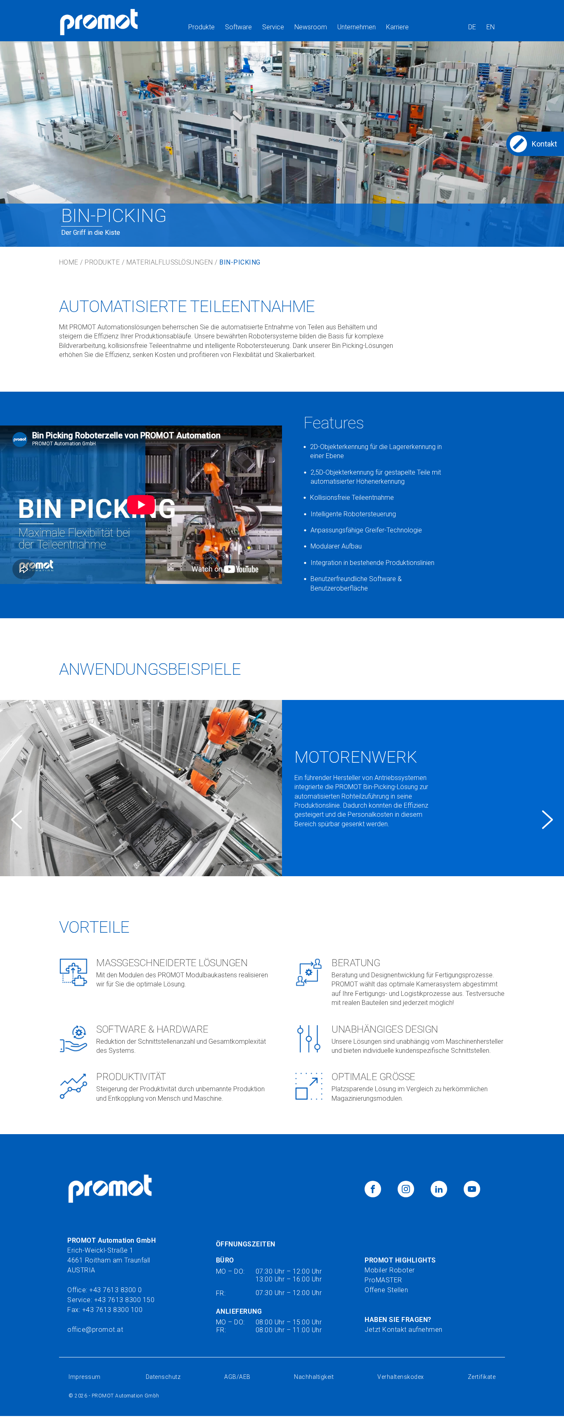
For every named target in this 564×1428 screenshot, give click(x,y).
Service (273, 27)
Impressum (85, 1377)
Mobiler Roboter (390, 1270)
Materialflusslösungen (169, 262)
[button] (16, 819)
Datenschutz (163, 1377)
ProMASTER (383, 1280)
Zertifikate (482, 1377)
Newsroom (310, 27)
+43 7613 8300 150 (124, 1300)
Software (238, 27)
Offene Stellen (386, 1290)
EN (490, 27)
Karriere (397, 27)
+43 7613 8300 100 (112, 1310)
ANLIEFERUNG (239, 1311)
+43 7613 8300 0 (115, 1290)
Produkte (201, 27)
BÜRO (225, 1260)
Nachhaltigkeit (314, 1377)
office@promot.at (95, 1329)
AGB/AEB (237, 1377)
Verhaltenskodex (400, 1377)
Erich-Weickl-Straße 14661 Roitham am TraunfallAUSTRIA (111, 1255)
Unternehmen (356, 27)
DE (472, 27)
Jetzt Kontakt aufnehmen (404, 1329)
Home (68, 262)
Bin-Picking (239, 262)
